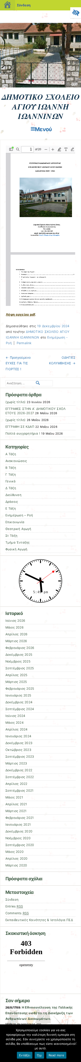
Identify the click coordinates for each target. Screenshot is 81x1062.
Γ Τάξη (10, 474)
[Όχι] (75, 1043)
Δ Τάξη (10, 488)
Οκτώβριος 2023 (18, 750)
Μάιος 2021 (14, 797)
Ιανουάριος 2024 (18, 736)
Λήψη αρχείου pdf (20, 314)
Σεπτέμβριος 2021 (19, 790)
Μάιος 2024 (14, 722)
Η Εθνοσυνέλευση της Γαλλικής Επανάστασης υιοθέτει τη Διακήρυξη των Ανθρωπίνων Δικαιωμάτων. (39, 1013)
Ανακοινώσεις (16, 461)
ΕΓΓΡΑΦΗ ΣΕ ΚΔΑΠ (19, 426)
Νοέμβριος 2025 (17, 661)
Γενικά (10, 481)
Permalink (24, 343)
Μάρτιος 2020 (16, 865)
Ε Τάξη (10, 508)
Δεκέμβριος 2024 (19, 702)
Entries (14, 906)
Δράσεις (11, 501)
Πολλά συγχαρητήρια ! (22, 433)
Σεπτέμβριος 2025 (19, 668)
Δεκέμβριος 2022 (18, 770)
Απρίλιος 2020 (16, 858)
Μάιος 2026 (14, 627)
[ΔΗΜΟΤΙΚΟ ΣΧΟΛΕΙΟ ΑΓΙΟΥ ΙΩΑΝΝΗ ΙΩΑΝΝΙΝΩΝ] (40, 86)
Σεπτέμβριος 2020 (19, 845)
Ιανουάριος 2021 (18, 824)
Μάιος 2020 (14, 852)
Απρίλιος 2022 (16, 784)
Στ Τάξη (11, 535)
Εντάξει (24, 1055)
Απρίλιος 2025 (16, 675)
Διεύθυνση (13, 495)
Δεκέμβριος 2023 (19, 743)
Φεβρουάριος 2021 (19, 818)
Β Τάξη (10, 467)
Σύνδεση (24, 5)
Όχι (39, 1055)
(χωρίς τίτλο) (15, 402)
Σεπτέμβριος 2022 (19, 777)
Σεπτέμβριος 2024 (19, 709)
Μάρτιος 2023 (16, 763)
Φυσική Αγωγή (16, 549)
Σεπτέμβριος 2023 (19, 756)
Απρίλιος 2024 (16, 729)
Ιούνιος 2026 (15, 620)
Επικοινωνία (15, 522)
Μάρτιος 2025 (16, 682)
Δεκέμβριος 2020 (19, 831)
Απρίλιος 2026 (16, 634)
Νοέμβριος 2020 (18, 838)
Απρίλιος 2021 (16, 804)
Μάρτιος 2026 (16, 641)
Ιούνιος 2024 (15, 716)
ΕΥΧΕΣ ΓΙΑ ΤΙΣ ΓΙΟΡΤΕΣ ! (18, 363)
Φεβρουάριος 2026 (19, 648)
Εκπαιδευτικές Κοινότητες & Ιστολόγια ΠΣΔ (39, 920)
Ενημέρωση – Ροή (19, 515)
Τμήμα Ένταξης (17, 542)
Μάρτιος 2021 (16, 811)
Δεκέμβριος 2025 (18, 654)
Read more (56, 1055)
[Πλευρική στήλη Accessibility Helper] (75, 12)
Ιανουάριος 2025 (18, 695)
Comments (17, 913)
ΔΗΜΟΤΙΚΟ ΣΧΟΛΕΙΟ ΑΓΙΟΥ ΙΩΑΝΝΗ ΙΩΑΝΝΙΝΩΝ (40, 106)
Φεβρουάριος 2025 (19, 688)
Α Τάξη (10, 454)
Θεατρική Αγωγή (18, 529)
